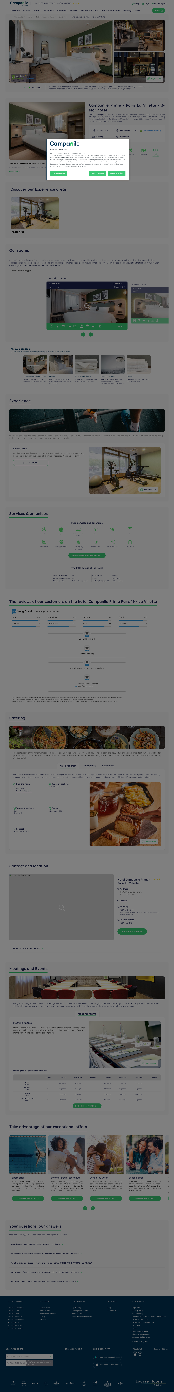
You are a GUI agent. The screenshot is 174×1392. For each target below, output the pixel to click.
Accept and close (116, 173)
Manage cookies (59, 173)
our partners (65, 157)
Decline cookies (98, 173)
